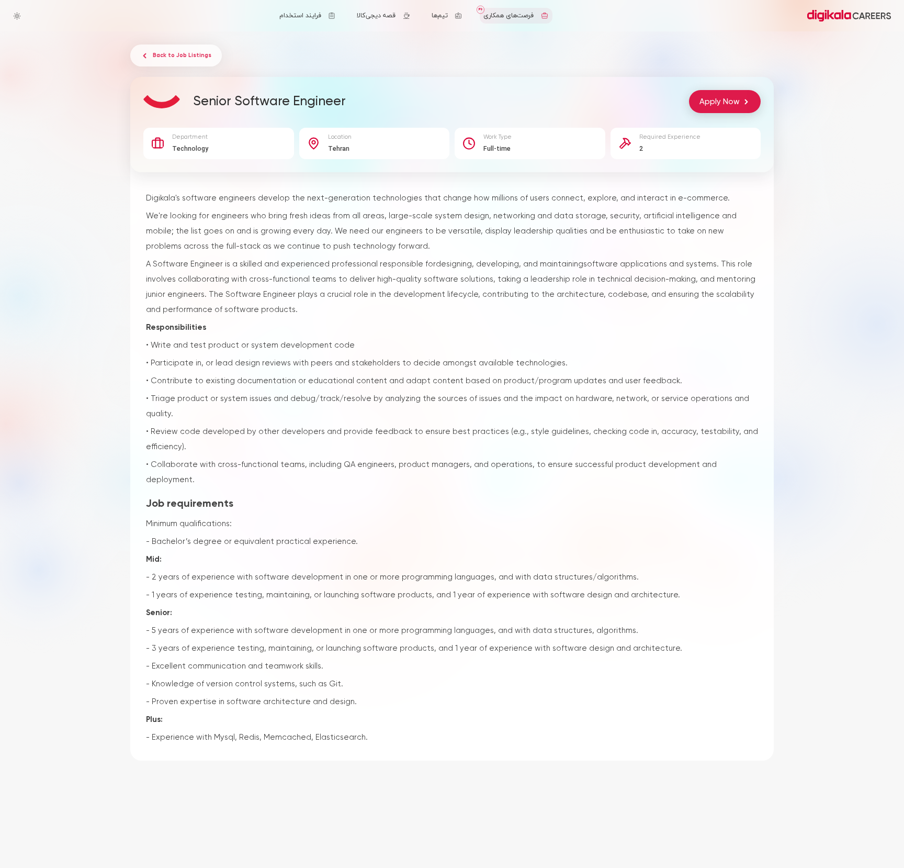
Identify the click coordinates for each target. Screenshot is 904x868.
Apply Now (719, 101)
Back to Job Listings (182, 55)
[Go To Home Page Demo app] (849, 16)
